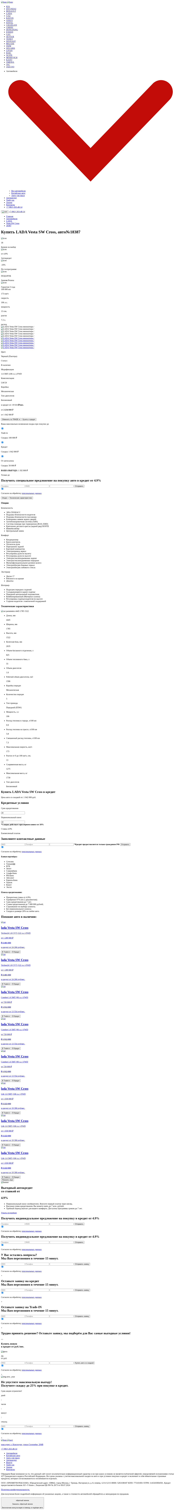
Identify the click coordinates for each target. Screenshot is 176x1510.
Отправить (79, 486)
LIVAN (9, 50)
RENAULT (11, 11)
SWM (8, 46)
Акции (9, 202)
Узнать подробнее (9, 1213)
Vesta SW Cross (12, 223)
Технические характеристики (21, 498)
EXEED (9, 32)
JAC (8, 64)
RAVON (10, 18)
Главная (9, 216)
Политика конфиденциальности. (15, 1489)
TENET (9, 39)
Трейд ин (10, 200)
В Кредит (16, 952)
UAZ (8, 16)
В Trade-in (6, 952)
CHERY (9, 27)
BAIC (8, 53)
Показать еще (7, 1180)
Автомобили (11, 219)
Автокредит (11, 198)
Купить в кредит (29, 419)
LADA (9, 13)
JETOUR (10, 37)
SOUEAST (11, 41)
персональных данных (32, 493)
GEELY (9, 20)
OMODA (10, 62)
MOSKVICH (11, 57)
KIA (8, 6)
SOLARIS (10, 48)
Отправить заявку (82, 1264)
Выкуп (9, 1462)
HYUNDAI (11, 9)
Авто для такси (18, 195)
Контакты (10, 205)
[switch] (2, 428)
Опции (4, 498)
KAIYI (9, 60)
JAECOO (10, 67)
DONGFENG (12, 30)
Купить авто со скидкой (84, 1363)
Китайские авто (18, 193)
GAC (8, 34)
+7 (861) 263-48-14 (14, 207)
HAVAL (9, 23)
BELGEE (10, 44)
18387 (8, 226)
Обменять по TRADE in (11, 419)
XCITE (9, 55)
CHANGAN (11, 25)
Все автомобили (18, 191)
